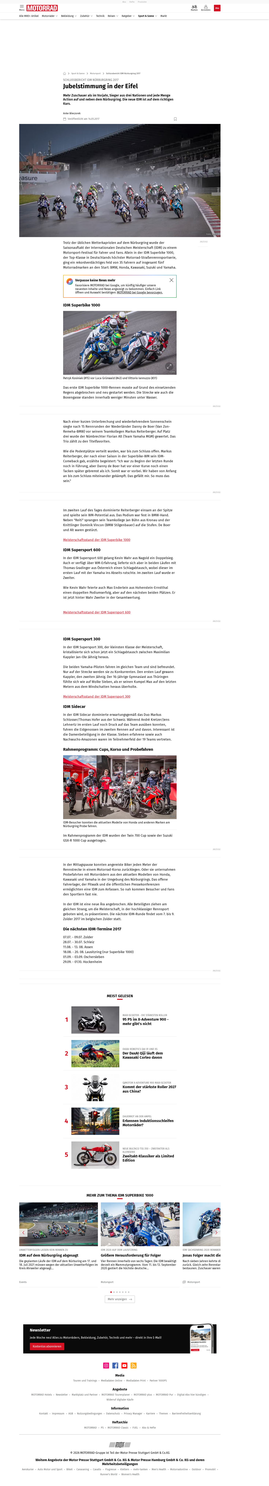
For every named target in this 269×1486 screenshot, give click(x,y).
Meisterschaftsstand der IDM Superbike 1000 (96, 540)
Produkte (142, 2)
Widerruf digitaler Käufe (120, 1399)
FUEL (135, 1427)
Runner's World (108, 1474)
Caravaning (82, 1469)
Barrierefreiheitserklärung (186, 1413)
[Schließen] (171, 280)
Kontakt (43, 1413)
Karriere (150, 1413)
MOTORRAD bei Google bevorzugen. (140, 292)
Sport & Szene (146, 16)
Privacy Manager (133, 1413)
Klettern (124, 1469)
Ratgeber (127, 16)
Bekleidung (67, 16)
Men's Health (159, 1469)
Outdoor (196, 1469)
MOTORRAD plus (143, 1394)
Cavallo (97, 1469)
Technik (100, 16)
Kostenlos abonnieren (47, 1346)
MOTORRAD (90, 1427)
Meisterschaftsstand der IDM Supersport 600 (96, 612)
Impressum (58, 1413)
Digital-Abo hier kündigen (191, 1394)
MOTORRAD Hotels (41, 1394)
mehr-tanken (140, 1469)
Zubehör (84, 16)
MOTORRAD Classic (118, 1427)
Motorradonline (179, 1469)
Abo (124, 2)
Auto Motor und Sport (50, 1469)
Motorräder (48, 16)
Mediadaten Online (111, 1380)
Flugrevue (110, 1469)
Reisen (111, 16)
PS (102, 1427)
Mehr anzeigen (117, 1299)
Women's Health (130, 1474)
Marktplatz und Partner (85, 1394)
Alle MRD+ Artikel (29, 16)
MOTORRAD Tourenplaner (116, 1394)
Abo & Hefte (149, 1427)
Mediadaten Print (136, 1380)
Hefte (131, 2)
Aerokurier (28, 1469)
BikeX (69, 1469)
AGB (70, 1413)
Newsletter (62, 1394)
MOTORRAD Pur (164, 1394)
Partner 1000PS (158, 1380)
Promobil (210, 1469)
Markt (163, 16)
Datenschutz (113, 1413)
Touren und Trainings (85, 1380)
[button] (120, 180)
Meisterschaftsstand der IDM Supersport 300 (96, 697)
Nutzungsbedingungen (89, 1413)
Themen (163, 1413)
